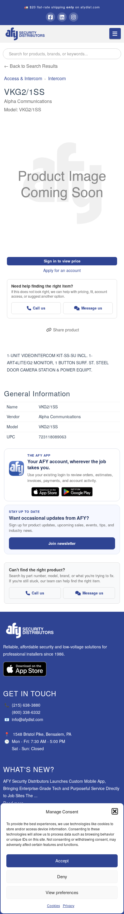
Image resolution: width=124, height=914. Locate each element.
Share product (66, 330)
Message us (91, 308)
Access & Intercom (23, 78)
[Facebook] (50, 17)
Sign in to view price (62, 261)
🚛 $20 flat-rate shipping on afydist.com (62, 7)
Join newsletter (62, 543)
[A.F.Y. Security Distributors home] (62, 630)
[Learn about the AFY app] (16, 468)
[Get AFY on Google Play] (77, 491)
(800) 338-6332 (26, 712)
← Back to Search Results (31, 66)
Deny (62, 876)
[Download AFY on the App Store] (45, 491)
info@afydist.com (23, 719)
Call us (39, 308)
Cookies (53, 905)
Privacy (68, 905)
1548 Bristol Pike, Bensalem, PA (42, 734)
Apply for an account (62, 270)
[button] (115, 811)
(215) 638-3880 (22, 705)
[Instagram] (73, 17)
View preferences (62, 892)
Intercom (57, 78)
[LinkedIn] (62, 17)
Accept (62, 860)
